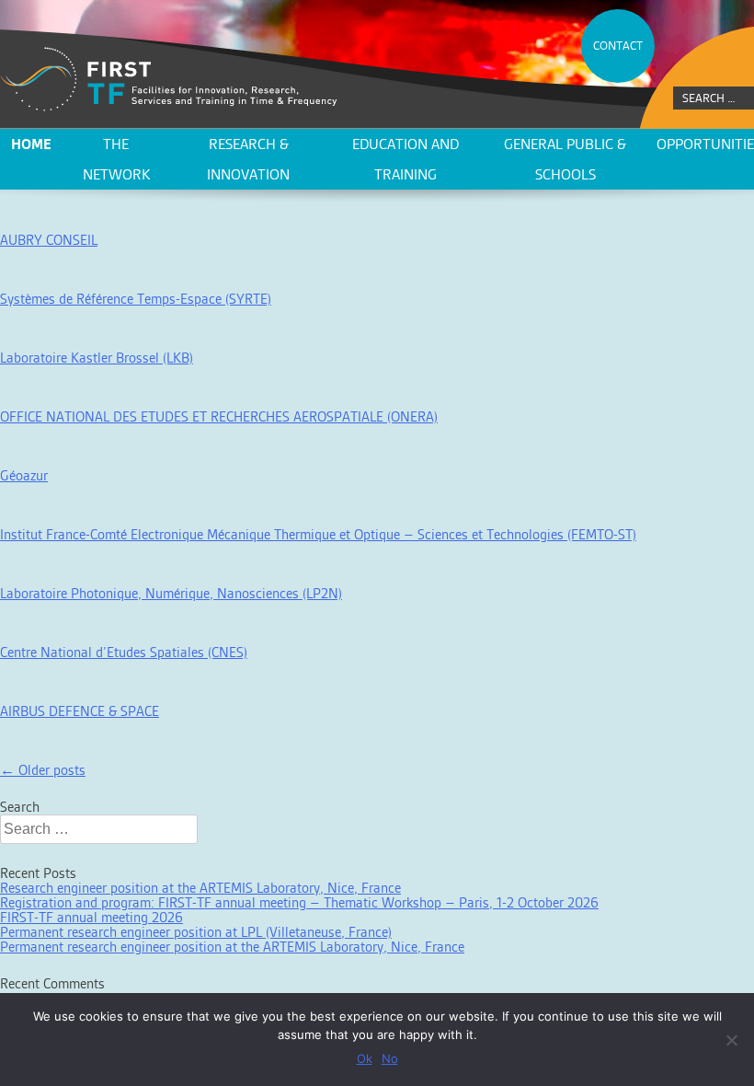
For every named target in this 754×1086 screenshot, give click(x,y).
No (390, 1058)
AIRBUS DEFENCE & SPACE (79, 711)
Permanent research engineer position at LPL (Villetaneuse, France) (196, 932)
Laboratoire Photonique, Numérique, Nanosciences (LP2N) (171, 593)
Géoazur (24, 475)
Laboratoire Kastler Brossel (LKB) (96, 357)
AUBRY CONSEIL (48, 240)
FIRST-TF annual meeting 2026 (91, 917)
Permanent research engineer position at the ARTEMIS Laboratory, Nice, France (232, 946)
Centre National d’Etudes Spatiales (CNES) (123, 652)
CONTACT (618, 45)
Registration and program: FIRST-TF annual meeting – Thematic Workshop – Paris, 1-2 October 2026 (299, 902)
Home (31, 144)
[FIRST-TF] (168, 79)
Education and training (405, 159)
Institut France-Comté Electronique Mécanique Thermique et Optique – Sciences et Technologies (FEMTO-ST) (318, 534)
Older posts (43, 770)
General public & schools (565, 159)
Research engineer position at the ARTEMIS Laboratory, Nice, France (200, 887)
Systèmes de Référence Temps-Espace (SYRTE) (135, 298)
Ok (364, 1058)
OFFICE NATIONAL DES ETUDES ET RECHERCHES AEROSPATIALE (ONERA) (219, 416)
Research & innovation (248, 159)
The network (116, 159)
